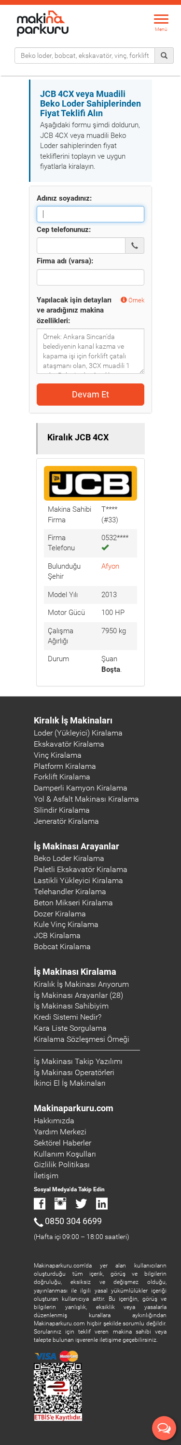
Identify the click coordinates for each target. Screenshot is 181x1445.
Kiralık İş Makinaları (73, 720)
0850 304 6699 (73, 1221)
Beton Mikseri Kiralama (73, 902)
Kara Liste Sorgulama (70, 1028)
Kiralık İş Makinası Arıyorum (81, 984)
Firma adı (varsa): (65, 261)
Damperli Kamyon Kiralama (80, 787)
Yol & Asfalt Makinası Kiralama (86, 799)
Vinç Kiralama (58, 755)
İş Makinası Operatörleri (74, 1072)
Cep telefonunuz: (64, 229)
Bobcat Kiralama (62, 946)
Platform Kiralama (65, 766)
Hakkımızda (54, 1120)
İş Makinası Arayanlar (76, 846)
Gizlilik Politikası (62, 1164)
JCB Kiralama (57, 935)
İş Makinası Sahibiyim (71, 1005)
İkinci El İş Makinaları (70, 1083)
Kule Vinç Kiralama (66, 924)
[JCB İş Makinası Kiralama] (90, 482)
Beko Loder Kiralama (69, 858)
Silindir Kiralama (62, 810)
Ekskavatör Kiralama (69, 744)
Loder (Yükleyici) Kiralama (78, 732)
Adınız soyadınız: (64, 198)
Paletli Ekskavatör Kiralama (80, 869)
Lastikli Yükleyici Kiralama (78, 880)
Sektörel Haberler (62, 1142)
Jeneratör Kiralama (66, 821)
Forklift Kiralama (62, 776)
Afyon (110, 566)
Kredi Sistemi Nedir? (67, 1017)
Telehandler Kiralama (70, 891)
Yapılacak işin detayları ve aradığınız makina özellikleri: (74, 310)
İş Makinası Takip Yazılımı (78, 1061)
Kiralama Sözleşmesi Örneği (81, 1039)
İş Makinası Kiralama (75, 972)
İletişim (46, 1175)
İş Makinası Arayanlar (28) (78, 995)
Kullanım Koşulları (65, 1154)
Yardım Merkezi (60, 1131)
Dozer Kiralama (60, 913)
